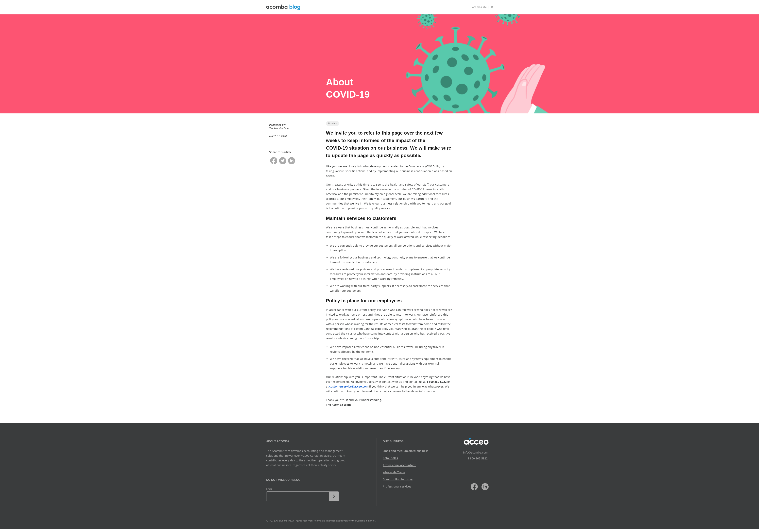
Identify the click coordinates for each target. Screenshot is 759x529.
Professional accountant (399, 465)
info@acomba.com (475, 452)
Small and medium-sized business (405, 451)
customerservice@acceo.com (348, 386)
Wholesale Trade (394, 472)
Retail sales (390, 458)
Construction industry (398, 479)
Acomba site (479, 7)
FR (491, 7)
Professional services (397, 486)
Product (332, 123)
